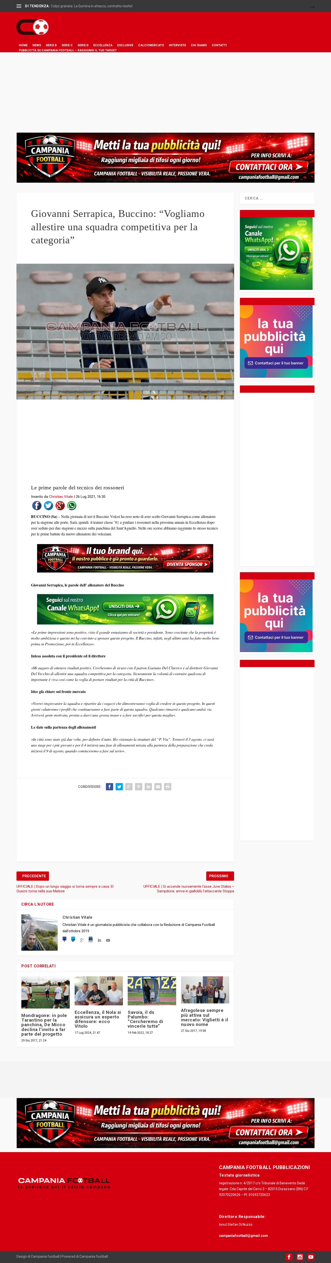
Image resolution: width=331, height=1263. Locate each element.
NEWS (36, 45)
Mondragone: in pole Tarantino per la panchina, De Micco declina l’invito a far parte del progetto (44, 1025)
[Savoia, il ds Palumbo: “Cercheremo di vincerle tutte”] (152, 990)
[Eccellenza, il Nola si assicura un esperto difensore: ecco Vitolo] (99, 990)
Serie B (51, 45)
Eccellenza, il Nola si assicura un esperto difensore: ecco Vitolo (98, 1019)
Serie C (67, 45)
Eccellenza (102, 45)
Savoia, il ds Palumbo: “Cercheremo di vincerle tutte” (145, 1019)
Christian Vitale (61, 496)
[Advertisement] (165, 89)
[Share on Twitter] (48, 507)
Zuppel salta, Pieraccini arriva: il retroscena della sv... (90, 6)
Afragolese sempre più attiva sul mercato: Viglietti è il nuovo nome (204, 1017)
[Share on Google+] (60, 507)
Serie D (83, 45)
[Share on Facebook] (37, 507)
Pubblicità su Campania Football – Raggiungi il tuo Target (68, 50)
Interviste (177, 45)
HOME (23, 45)
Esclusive (125, 45)
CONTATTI (219, 45)
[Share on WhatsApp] (72, 507)
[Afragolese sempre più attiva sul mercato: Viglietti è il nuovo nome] (205, 989)
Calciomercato (151, 45)
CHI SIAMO (199, 45)
